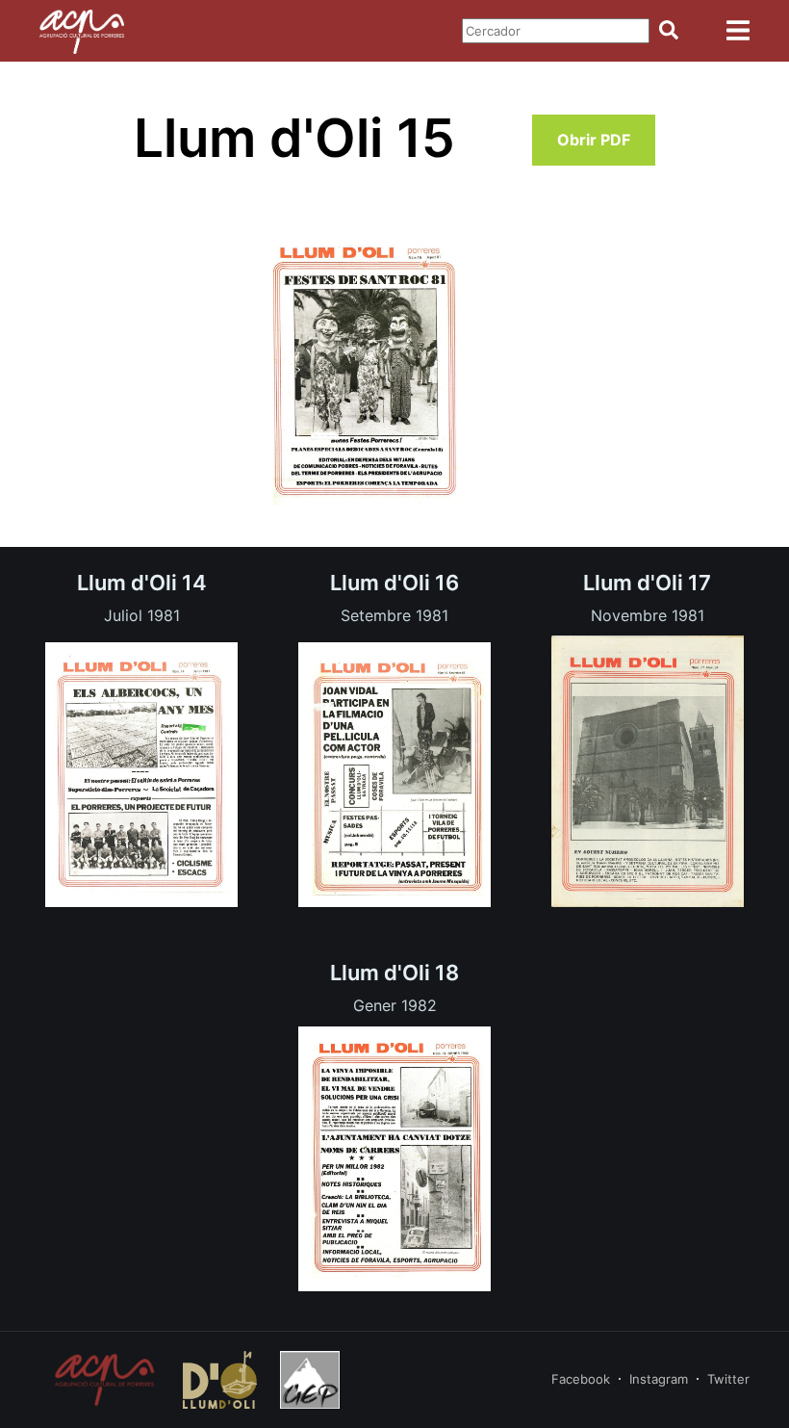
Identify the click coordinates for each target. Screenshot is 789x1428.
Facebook (580, 1379)
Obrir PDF (593, 139)
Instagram (658, 1379)
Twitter (728, 1379)
